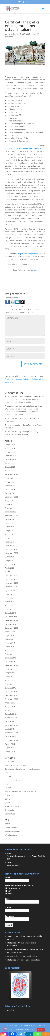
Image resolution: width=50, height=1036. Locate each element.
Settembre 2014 (11, 740)
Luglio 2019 (9, 594)
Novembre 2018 (11, 620)
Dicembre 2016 (11, 691)
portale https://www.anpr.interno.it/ (25, 148)
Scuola (7, 795)
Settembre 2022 (11, 497)
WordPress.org (11, 835)
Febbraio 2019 (11, 609)
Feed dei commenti (13, 831)
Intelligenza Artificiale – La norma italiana (23, 960)
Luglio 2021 (9, 527)
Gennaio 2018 (10, 658)
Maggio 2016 (10, 706)
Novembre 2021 (11, 515)
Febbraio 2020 (11, 575)
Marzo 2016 (9, 710)
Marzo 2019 (9, 605)
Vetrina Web (10, 814)
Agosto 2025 (10, 463)
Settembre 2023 (11, 474)
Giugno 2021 (10, 530)
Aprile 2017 (9, 676)
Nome (8, 907)
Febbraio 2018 (11, 654)
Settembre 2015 (11, 725)
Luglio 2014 (9, 748)
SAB (9, 893)
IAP (9, 891)
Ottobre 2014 (10, 736)
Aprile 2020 (9, 568)
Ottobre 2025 (10, 459)
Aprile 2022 (9, 504)
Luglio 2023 (9, 478)
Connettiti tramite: (12, 298)
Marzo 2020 (9, 572)
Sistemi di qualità (12, 806)
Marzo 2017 (9, 680)
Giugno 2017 (10, 673)
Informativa (9, 1010)
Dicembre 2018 (11, 617)
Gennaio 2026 (10, 455)
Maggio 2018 (10, 643)
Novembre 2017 (11, 665)
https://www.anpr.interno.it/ (30, 254)
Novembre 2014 (11, 733)
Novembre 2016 (11, 695)
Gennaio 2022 (10, 512)
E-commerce (13, 888)
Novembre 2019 (11, 583)
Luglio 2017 (9, 669)
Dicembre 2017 (11, 661)
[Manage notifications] (5, 1029)
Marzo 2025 (9, 470)
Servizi (7, 799)
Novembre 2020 (11, 553)
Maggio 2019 (10, 598)
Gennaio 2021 (10, 545)
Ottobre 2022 (10, 493)
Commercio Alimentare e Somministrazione (22, 769)
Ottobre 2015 (10, 721)
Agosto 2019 (10, 590)
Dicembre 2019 (11, 579)
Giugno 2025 (10, 467)
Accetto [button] (41, 1029)
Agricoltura (9, 761)
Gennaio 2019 (10, 613)
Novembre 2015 (11, 718)
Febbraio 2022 (11, 508)
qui (35, 270)
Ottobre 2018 (10, 624)
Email (8, 877)
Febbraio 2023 (11, 486)
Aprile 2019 (9, 601)
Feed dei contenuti (12, 827)
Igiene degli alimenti (13, 780)
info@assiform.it (13, 865)
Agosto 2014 (10, 744)
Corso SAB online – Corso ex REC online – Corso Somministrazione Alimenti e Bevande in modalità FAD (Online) (25, 399)
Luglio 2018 (9, 635)
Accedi (7, 824)
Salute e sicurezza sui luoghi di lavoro (20, 791)
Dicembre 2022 (11, 489)
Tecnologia (9, 810)
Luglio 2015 (9, 729)
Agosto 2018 (10, 632)
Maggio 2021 (10, 534)
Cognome (9, 916)
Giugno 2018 (10, 639)
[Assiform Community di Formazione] (20, 1000)
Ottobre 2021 (10, 519)
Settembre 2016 (11, 699)
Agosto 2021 (10, 523)
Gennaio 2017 (10, 688)
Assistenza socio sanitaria (15, 765)
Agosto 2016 (10, 703)
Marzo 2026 (9, 452)
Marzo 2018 (9, 650)
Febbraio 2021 (11, 542)
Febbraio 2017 (11, 684)
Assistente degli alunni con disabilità (22, 956)
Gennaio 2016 (10, 714)
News (34, 34)
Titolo (8, 899)
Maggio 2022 (10, 500)
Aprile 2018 (9, 646)
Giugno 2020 (10, 560)
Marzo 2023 (9, 482)
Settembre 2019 (11, 587)
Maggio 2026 (10, 448)
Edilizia (8, 776)
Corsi (7, 772)
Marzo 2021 (9, 538)
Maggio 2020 (10, 564)
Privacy (8, 788)
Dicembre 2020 (11, 549)
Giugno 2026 (10, 444)
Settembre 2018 (11, 628)
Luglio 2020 (9, 557)
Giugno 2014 (10, 751)
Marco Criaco (13, 34)
